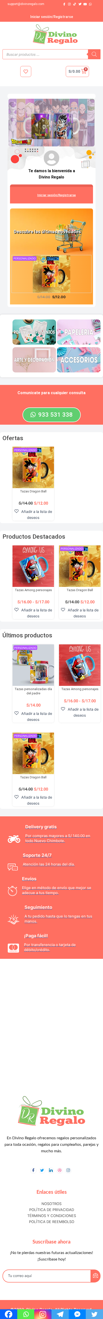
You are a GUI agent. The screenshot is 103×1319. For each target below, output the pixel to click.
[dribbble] (59, 1171)
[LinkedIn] (51, 1171)
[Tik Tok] (74, 4)
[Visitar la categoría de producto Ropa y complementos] (34, 331)
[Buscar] (94, 54)
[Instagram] (69, 4)
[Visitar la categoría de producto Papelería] (78, 331)
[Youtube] (85, 4)
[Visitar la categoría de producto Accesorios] (78, 359)
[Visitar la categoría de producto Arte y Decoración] (34, 359)
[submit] (95, 1276)
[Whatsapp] (90, 4)
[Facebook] (64, 4)
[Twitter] (79, 4)
